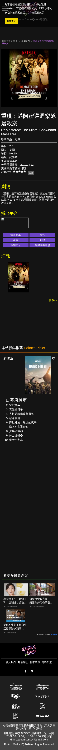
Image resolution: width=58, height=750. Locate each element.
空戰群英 (14, 405)
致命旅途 (14, 418)
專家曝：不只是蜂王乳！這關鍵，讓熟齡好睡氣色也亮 (15, 600)
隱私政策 (35, 662)
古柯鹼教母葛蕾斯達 (21, 413)
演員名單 (15, 235)
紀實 (17, 139)
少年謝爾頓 (16, 431)
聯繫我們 (47, 662)
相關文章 (15, 245)
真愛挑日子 (16, 409)
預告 (42, 235)
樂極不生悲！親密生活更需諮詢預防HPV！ (15, 626)
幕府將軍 (18, 400)
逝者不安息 (16, 439)
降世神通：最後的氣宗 (23, 422)
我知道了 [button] (11, 21)
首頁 (15, 41)
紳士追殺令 (16, 435)
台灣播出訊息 (42, 245)
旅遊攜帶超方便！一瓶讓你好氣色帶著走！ (41, 600)
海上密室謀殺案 (18, 426)
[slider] (19, 171)
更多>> (53, 300)
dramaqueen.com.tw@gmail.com (29, 739)
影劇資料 (25, 41)
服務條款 (23, 662)
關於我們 (11, 662)
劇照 (42, 240)
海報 (15, 240)
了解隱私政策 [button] (36, 12)
